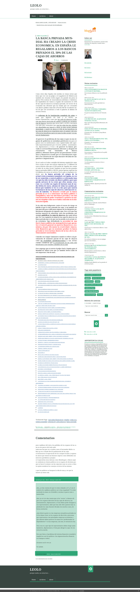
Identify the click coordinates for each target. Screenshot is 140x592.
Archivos (42, 16)
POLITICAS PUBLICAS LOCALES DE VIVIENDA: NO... (96, 159)
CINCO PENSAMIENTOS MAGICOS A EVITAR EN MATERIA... (96, 90)
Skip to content (5, 1)
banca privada (66, 428)
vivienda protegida (90, 294)
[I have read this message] (138, 590)
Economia (52, 427)
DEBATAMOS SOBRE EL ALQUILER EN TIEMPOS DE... (95, 258)
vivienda (100, 294)
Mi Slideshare (88, 77)
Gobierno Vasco (90, 288)
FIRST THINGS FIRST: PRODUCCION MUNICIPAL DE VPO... (95, 223)
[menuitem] (34, 16)
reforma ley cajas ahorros (56, 428)
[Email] (96, 323)
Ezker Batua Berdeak (91, 291)
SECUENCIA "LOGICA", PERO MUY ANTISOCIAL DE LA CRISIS (50, 260)
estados (73, 427)
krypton (87, 245)
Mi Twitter (87, 67)
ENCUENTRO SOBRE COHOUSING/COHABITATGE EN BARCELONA (95, 179)
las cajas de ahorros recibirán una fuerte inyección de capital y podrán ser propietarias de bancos (56, 121)
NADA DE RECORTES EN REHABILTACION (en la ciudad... (96, 129)
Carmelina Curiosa (91, 257)
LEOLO (36, 5)
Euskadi (97, 281)
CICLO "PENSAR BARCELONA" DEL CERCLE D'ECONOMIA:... (96, 139)
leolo (44, 554)
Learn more (81, 590)
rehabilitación (89, 281)
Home (34, 16)
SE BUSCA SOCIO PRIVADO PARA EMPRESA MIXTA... (95, 149)
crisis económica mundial (42, 428)
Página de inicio (62, 22)
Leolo (86, 222)
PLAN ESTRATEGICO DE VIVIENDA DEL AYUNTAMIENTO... (95, 247)
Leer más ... (88, 44)
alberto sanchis (90, 234)
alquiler (87, 278)
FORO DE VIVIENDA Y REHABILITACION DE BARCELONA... (95, 110)
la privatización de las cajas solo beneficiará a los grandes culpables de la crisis (56, 244)
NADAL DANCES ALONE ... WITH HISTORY (46, 22)
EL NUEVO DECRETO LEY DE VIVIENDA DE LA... (95, 100)
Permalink (40, 427)
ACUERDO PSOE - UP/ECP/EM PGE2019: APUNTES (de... (94, 169)
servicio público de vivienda (93, 275)
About (51, 16)
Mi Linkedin (88, 63)
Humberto (88, 197)
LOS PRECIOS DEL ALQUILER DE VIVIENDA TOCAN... (95, 119)
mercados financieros (65, 427)
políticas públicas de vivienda (93, 285)
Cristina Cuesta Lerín (92, 209)
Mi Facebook (88, 72)
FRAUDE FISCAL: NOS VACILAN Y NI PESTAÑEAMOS (49, 25)
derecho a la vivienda (98, 278)
